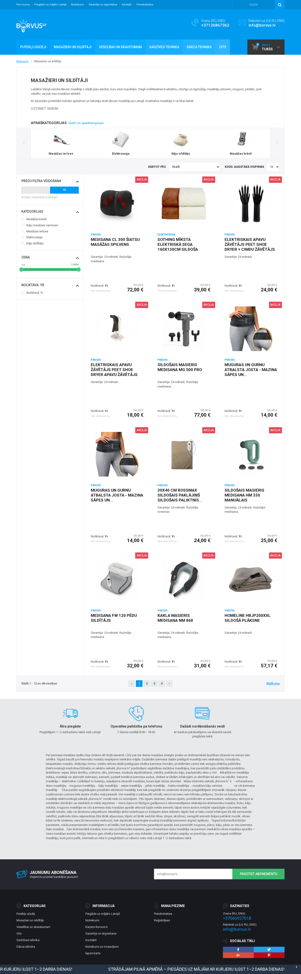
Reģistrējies (162, 920)
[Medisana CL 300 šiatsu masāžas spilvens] (117, 203)
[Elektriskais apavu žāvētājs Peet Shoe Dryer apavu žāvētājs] (117, 328)
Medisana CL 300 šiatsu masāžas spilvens (115, 242)
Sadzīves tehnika (28, 940)
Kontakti (127, 4)
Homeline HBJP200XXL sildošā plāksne (248, 618)
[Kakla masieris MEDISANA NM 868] (184, 579)
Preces (96, 234)
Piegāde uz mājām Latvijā (50, 4)
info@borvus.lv (262, 25)
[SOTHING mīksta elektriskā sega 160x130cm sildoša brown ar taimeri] (184, 203)
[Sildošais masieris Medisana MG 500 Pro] (184, 328)
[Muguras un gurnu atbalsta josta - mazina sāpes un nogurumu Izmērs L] (117, 454)
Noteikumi (77, 4)
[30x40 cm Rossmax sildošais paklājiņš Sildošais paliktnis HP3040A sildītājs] (184, 454)
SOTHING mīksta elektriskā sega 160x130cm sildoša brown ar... (178, 247)
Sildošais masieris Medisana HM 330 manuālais (244, 495)
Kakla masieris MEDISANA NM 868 (175, 618)
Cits (19, 933)
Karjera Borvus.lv (96, 927)
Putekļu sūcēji (25, 913)
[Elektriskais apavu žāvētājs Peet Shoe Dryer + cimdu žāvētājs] (251, 203)
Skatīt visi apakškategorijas (86, 123)
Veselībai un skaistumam (33, 927)
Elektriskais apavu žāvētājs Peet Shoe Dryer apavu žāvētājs (114, 369)
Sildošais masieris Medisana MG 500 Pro (180, 367)
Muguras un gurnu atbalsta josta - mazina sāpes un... (251, 369)
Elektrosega (166, 234)
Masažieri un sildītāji (30, 920)
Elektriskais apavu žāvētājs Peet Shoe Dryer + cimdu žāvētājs (250, 244)
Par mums (23, 4)
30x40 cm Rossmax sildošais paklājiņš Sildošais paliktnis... (180, 495)
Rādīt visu (273, 683)
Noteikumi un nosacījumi (102, 946)
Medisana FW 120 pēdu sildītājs (114, 618)
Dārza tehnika (25, 946)
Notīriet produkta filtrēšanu (39, 197)
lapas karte (92, 953)
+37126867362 (215, 25)
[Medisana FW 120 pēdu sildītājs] (117, 579)
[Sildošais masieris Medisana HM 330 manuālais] (251, 454)
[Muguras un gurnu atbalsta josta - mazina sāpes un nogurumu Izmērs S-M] (251, 328)
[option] (61, 143)
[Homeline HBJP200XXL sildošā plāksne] (251, 579)
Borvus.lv (22, 61)
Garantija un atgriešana (103, 4)
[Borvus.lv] (31, 24)
